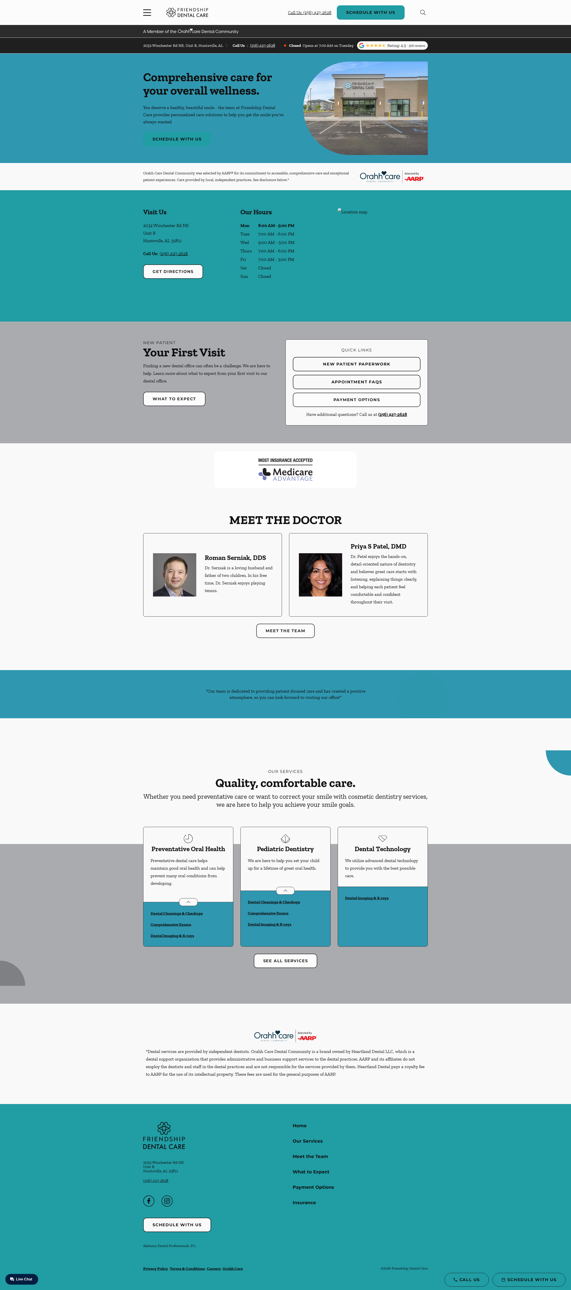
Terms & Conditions (187, 1268)
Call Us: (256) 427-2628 (309, 12)
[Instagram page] (167, 1201)
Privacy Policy (155, 1268)
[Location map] (383, 256)
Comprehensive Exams (171, 924)
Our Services (308, 1141)
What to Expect (174, 398)
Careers (214, 1268)
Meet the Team (285, 630)
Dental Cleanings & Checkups (177, 913)
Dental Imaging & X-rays (172, 935)
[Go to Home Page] (187, 12)
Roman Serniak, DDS (235, 558)
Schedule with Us (370, 12)
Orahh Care (233, 1268)
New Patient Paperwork (356, 364)
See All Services (285, 960)
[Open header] (148, 12)
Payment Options (356, 399)
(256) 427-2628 (262, 45)
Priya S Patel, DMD (378, 546)
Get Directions (173, 271)
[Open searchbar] (423, 12)
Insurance (304, 1202)
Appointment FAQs (356, 382)
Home (300, 1125)
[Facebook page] (148, 1201)
